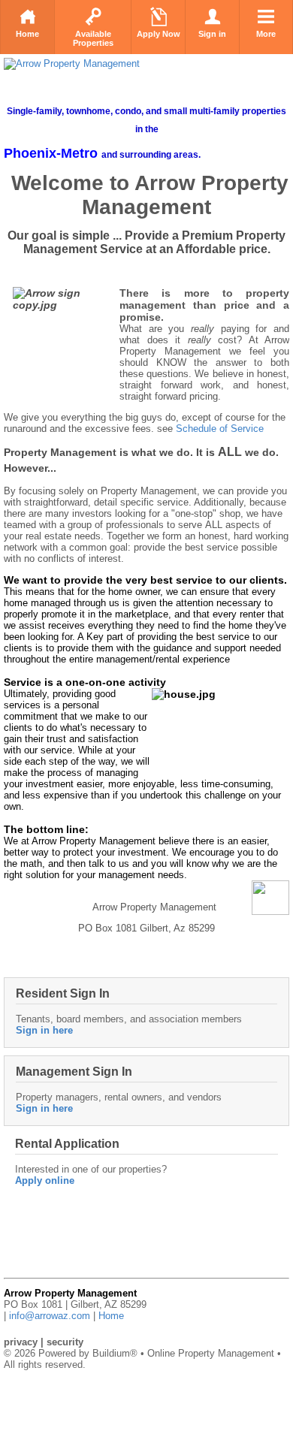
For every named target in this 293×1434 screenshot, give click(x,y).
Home (27, 33)
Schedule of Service (220, 428)
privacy (21, 1342)
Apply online (44, 1180)
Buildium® (114, 1353)
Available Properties (93, 38)
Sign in (212, 33)
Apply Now (158, 33)
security (65, 1342)
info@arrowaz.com (49, 1315)
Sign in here (44, 1030)
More (266, 33)
